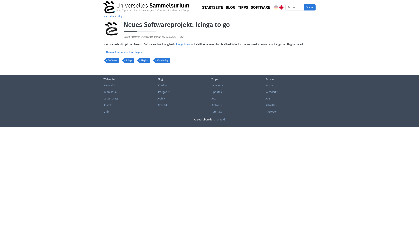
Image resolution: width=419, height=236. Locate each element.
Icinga (129, 60)
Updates (216, 92)
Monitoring (162, 60)
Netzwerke (271, 92)
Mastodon (271, 111)
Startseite (212, 7)
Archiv (161, 98)
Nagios (144, 60)
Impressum (110, 92)
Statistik (162, 105)
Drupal (221, 119)
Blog (230, 7)
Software (260, 7)
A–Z (213, 98)
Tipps (243, 7)
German (276, 7)
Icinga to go (183, 44)
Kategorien (163, 92)
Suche (309, 7)
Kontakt (108, 105)
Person (269, 85)
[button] (111, 30)
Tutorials (216, 111)
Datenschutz (110, 98)
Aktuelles (270, 105)
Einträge (162, 85)
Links (106, 111)
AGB (267, 98)
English (281, 7)
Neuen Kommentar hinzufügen (124, 52)
